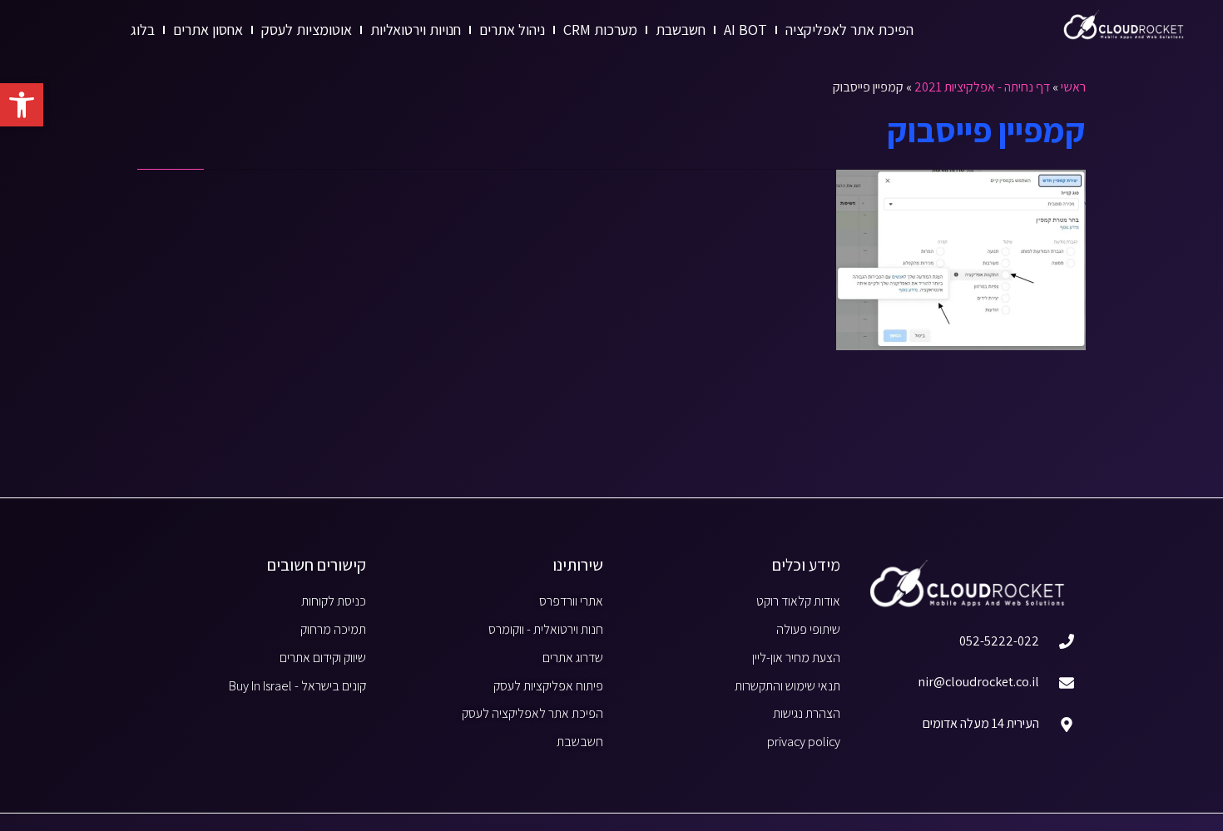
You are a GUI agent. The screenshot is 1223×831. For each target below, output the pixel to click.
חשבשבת (681, 29)
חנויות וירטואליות (415, 29)
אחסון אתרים (208, 29)
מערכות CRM (600, 29)
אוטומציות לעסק (306, 29)
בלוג (143, 29)
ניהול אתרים (512, 29)
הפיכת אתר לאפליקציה (849, 29)
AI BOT (745, 29)
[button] (21, 104)
